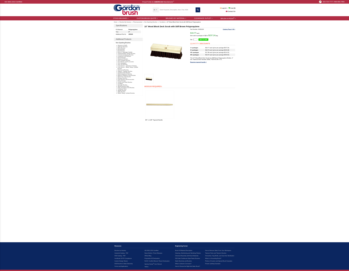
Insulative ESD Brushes (124, 72)
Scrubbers (120, 83)
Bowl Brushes (121, 51)
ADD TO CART (203, 39)
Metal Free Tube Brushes (124, 76)
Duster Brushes (122, 57)
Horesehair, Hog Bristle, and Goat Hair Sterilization (219, 255)
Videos (146, 266)
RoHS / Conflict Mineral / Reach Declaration (157, 261)
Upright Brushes (122, 90)
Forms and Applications (121, 266)
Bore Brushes (121, 49)
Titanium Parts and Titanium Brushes (215, 253)
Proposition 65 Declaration (152, 258)
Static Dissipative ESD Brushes (126, 87)
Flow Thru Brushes (123, 64)
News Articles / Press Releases (153, 253)
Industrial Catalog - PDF (121, 253)
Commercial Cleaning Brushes (126, 55)
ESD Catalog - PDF (120, 255)
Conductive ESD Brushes (124, 56)
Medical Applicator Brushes (125, 74)
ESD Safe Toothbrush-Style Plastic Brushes (187, 258)
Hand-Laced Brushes (123, 70)
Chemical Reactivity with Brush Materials (186, 255)
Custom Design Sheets (121, 261)
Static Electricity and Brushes (183, 261)
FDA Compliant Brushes (124, 60)
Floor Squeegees (122, 63)
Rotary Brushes (122, 81)
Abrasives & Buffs (122, 45)
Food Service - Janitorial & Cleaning (127, 66)
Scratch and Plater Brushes (125, 82)
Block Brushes (121, 48)
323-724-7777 (328, 2)
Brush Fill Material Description (183, 250)
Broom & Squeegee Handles (125, 52)
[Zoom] (166, 51)
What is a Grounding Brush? (213, 258)
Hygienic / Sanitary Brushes (125, 71)
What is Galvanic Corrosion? (183, 263)
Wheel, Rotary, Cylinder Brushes (126, 93)
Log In (223, 8)
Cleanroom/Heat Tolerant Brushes (126, 53)
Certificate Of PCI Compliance (123, 258)
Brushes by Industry (120, 250)
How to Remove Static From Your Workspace (218, 250)
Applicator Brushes (123, 46)
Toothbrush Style (122, 89)
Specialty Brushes (122, 85)
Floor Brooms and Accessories (126, 61)
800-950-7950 (339, 2)
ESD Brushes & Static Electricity (124, 263)
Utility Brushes (121, 91)
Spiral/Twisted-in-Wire (123, 86)
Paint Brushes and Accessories (126, 79)
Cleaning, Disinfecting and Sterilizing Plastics (188, 253)
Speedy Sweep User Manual (153, 264)
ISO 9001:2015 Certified (13, 2)
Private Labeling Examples (212, 263)
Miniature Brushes (122, 78)
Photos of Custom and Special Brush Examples (218, 261)
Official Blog (148, 255)
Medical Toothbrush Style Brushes (127, 75)
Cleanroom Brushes (123, 59)
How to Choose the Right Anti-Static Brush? (187, 266)
